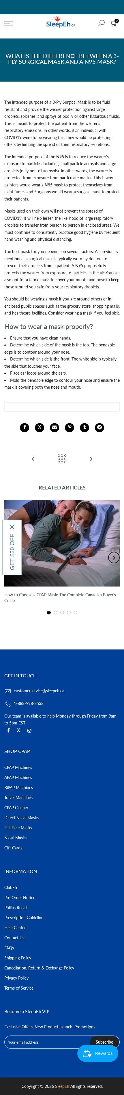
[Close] (12, 527)
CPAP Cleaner (16, 807)
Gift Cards (13, 847)
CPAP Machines (18, 767)
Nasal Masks (15, 837)
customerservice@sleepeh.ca (39, 690)
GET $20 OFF (12, 552)
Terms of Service (18, 988)
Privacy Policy (16, 978)
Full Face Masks (18, 827)
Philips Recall (15, 907)
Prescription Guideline (23, 917)
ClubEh (10, 887)
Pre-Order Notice (19, 897)
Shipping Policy (17, 957)
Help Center (15, 927)
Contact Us (14, 937)
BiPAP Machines (18, 787)
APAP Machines (18, 777)
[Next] (114, 557)
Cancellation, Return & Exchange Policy (39, 967)
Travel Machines (18, 797)
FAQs (9, 947)
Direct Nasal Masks (21, 817)
